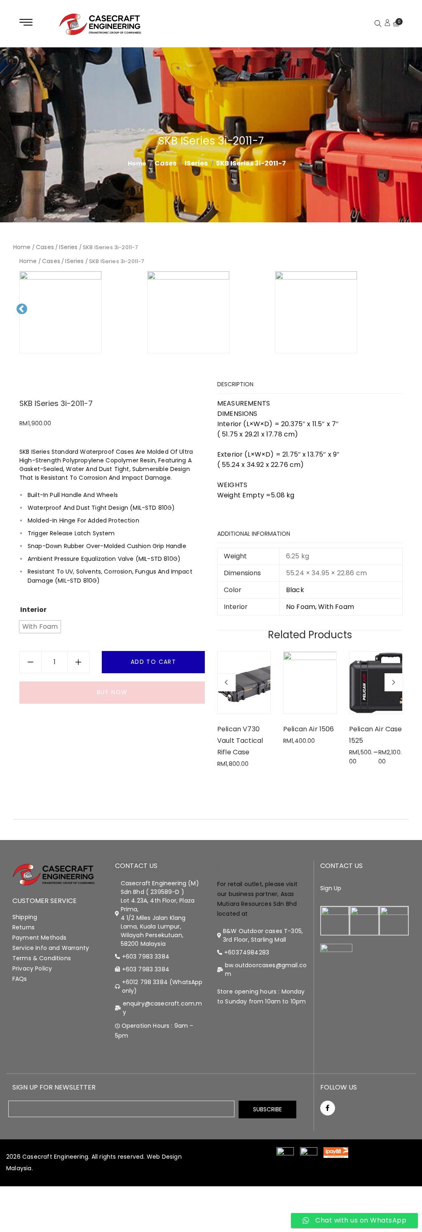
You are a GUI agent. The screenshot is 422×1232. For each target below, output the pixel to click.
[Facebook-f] (327, 1108)
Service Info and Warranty (50, 948)
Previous (24, 315)
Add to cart (153, 662)
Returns (23, 927)
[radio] (40, 627)
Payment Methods (39, 937)
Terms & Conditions (41, 958)
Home (22, 247)
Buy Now (112, 692)
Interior (33, 609)
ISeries (196, 163)
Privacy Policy (32, 968)
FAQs (19, 979)
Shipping (24, 917)
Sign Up (331, 888)
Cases (165, 163)
